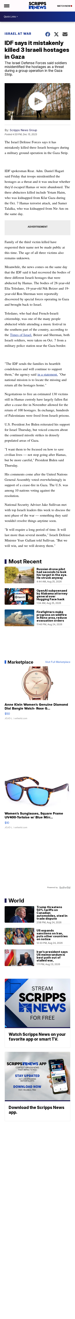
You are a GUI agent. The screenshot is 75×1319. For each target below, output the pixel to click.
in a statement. (48, 374)
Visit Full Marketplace (57, 662)
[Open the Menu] (6, 6)
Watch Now (64, 6)
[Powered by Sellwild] (64, 887)
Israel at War (18, 34)
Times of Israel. (21, 334)
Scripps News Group (23, 130)
